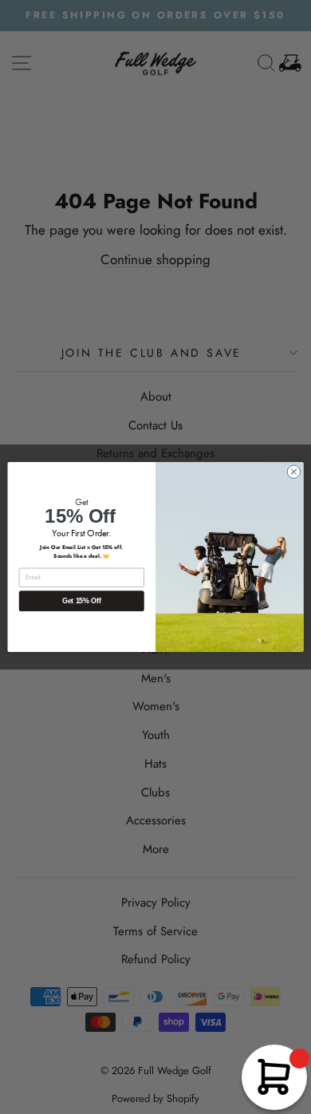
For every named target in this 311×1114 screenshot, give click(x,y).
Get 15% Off (81, 601)
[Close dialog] (294, 472)
